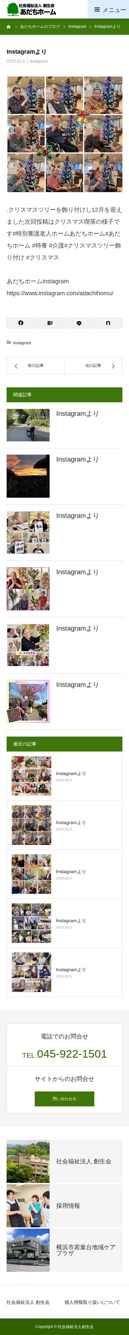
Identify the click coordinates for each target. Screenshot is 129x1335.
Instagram (39, 61)
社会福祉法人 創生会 (28, 1302)
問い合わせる (64, 1098)
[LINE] (79, 323)
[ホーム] (9, 26)
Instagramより (77, 413)
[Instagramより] (28, 425)
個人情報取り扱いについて (92, 1302)
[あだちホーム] (31, 9)
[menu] (108, 9)
